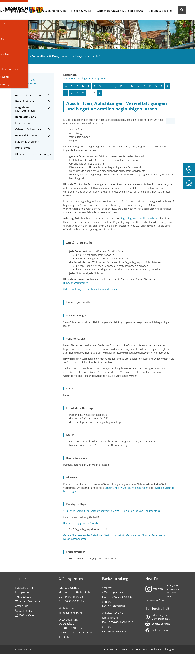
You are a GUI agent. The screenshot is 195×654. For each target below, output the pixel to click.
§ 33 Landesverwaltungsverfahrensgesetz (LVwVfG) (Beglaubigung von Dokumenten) (111, 511)
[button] (189, 169)
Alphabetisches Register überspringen (85, 78)
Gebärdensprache (162, 630)
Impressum (122, 649)
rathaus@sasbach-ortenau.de (27, 604)
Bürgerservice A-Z (25, 117)
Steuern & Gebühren (27, 141)
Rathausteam (23, 148)
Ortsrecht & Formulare (28, 129)
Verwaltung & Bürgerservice (48, 10)
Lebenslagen (22, 123)
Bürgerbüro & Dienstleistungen (25, 109)
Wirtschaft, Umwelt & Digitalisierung (120, 10)
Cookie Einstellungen (162, 649)
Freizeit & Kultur (81, 10)
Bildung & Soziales (160, 10)
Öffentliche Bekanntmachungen (33, 154)
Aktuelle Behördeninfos (28, 95)
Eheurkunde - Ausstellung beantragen (126, 487)
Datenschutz (139, 649)
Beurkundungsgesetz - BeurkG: (81, 523)
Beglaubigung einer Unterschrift (138, 218)
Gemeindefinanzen (26, 135)
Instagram (158, 589)
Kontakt (108, 649)
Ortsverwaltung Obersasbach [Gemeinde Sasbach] (92, 289)
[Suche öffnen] (182, 10)
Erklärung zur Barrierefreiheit (161, 616)
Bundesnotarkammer (75, 283)
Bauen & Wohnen (25, 101)
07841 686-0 (25, 610)
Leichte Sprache (161, 623)
